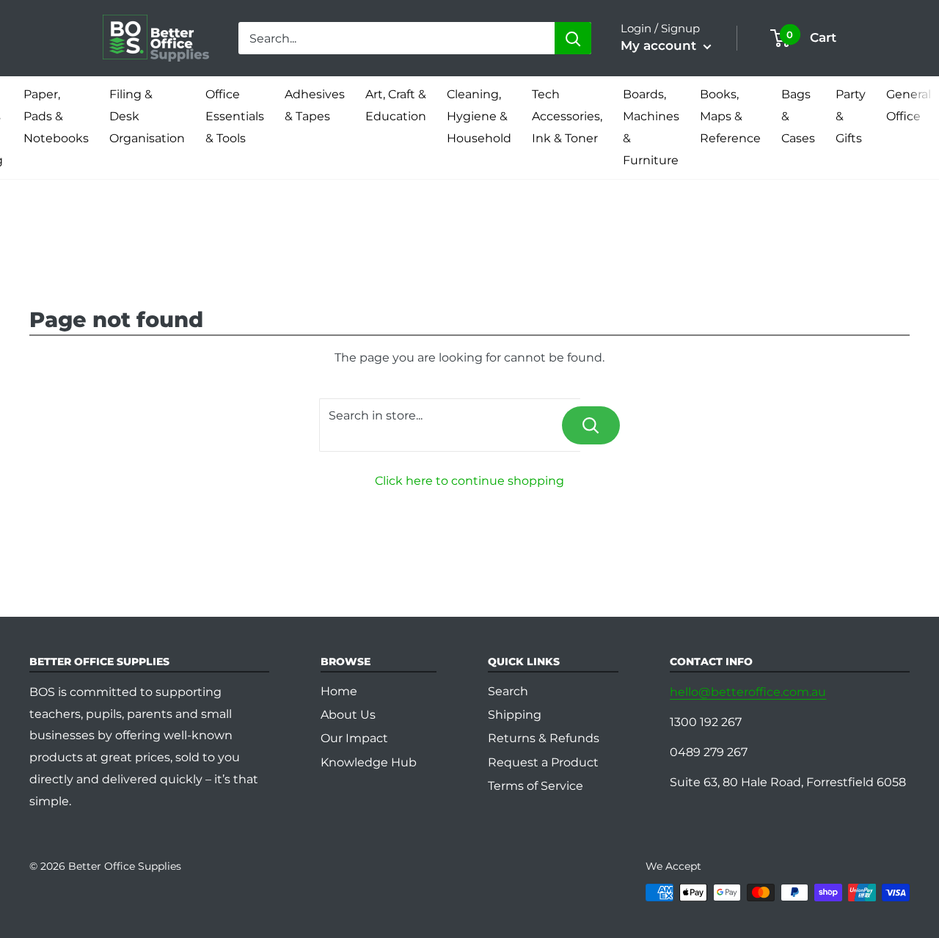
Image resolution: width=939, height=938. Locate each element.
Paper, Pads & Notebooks (56, 116)
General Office (908, 105)
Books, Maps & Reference (730, 116)
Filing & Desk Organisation (147, 116)
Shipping (514, 715)
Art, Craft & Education (395, 105)
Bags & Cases (798, 116)
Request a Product (543, 762)
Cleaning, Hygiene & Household (479, 116)
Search (508, 691)
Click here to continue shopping (469, 481)
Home (339, 691)
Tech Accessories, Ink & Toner (567, 116)
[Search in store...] (591, 425)
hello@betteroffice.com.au (748, 692)
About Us (348, 715)
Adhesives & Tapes (315, 105)
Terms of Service (535, 786)
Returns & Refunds (543, 738)
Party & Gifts (851, 116)
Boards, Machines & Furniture (651, 127)
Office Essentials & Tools (234, 116)
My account (660, 45)
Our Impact (354, 738)
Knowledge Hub (369, 762)
